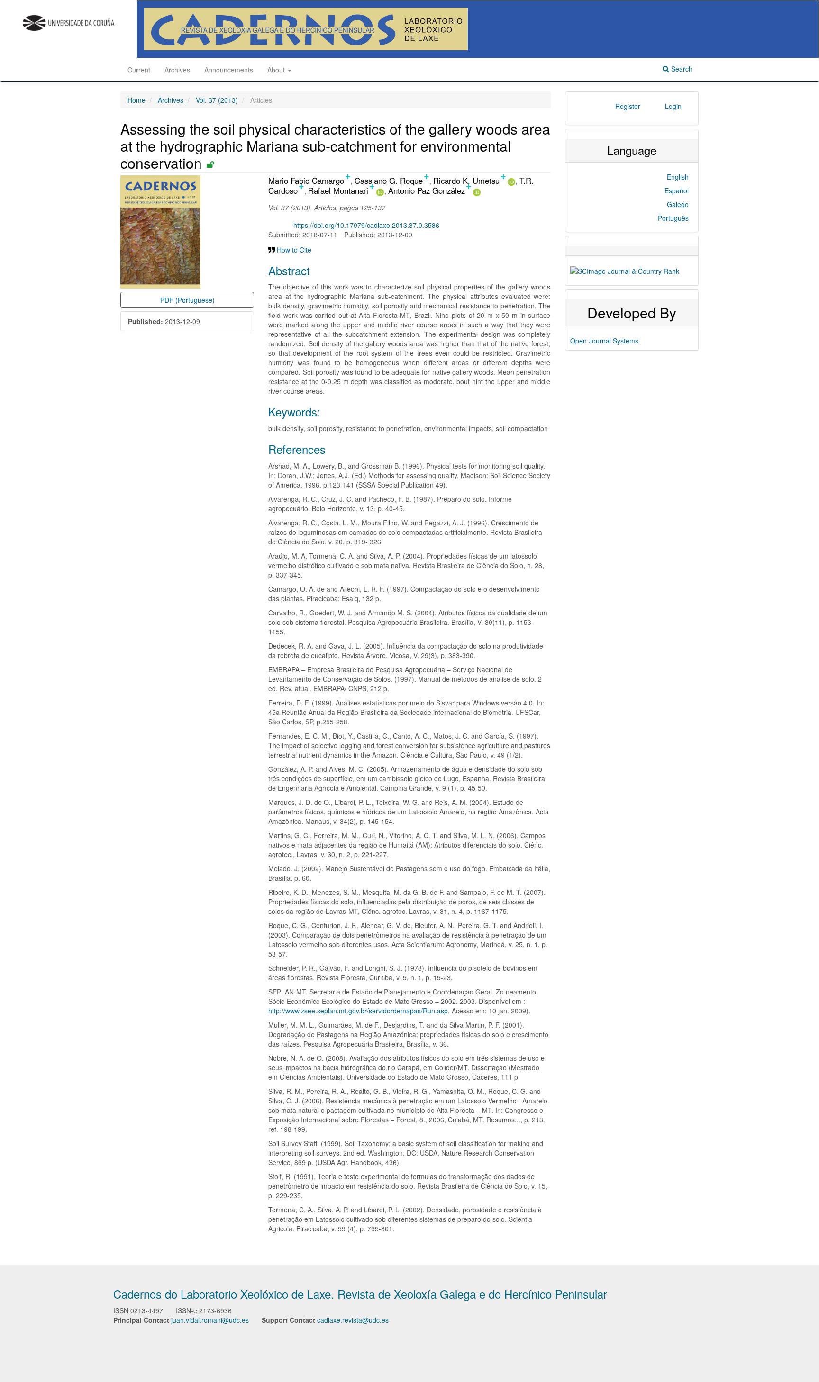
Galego (678, 204)
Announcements (228, 69)
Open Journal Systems (604, 340)
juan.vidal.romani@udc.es (210, 1320)
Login (673, 106)
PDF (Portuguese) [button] (187, 300)
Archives (177, 69)
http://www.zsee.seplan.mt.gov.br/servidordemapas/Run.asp (358, 1010)
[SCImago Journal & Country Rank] (624, 270)
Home (136, 100)
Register (627, 106)
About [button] (277, 69)
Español (676, 190)
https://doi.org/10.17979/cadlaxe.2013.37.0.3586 (366, 225)
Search (680, 68)
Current (138, 69)
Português (673, 218)
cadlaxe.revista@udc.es (353, 1320)
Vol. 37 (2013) (217, 100)
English (678, 176)
